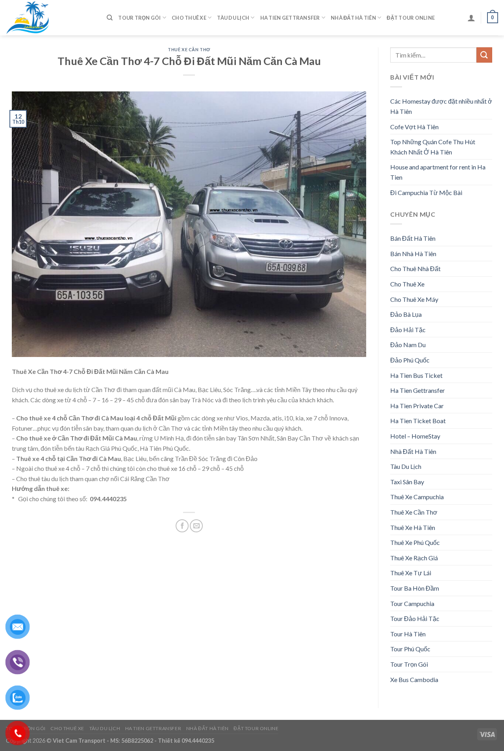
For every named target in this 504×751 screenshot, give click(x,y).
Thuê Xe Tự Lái (410, 572)
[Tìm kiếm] (110, 17)
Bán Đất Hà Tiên (412, 238)
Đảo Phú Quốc (410, 360)
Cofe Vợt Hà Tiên (414, 126)
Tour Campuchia (412, 603)
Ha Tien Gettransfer (290, 18)
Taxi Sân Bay (407, 481)
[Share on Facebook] (182, 525)
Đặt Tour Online (411, 18)
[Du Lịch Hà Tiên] (50, 17)
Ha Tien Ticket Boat (418, 420)
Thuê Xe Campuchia (417, 496)
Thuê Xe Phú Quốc (415, 542)
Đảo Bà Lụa (406, 314)
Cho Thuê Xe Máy (414, 299)
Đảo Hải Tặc (408, 329)
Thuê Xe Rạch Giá (414, 557)
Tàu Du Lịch (233, 18)
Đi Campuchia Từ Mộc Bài (426, 192)
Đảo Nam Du (408, 344)
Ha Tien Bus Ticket (416, 375)
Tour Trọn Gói (139, 18)
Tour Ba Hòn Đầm (414, 588)
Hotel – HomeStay (415, 436)
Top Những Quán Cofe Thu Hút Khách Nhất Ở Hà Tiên (432, 147)
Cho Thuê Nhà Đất (415, 268)
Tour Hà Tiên (408, 634)
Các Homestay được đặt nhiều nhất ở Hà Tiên (441, 106)
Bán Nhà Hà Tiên (413, 253)
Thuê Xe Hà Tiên (412, 527)
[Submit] (484, 55)
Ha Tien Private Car (417, 405)
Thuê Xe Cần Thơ (189, 49)
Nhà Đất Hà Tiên (353, 18)
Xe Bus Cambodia (414, 679)
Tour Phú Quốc (410, 648)
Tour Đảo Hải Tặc (414, 618)
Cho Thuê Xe (189, 18)
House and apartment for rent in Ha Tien (437, 172)
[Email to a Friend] (196, 525)
